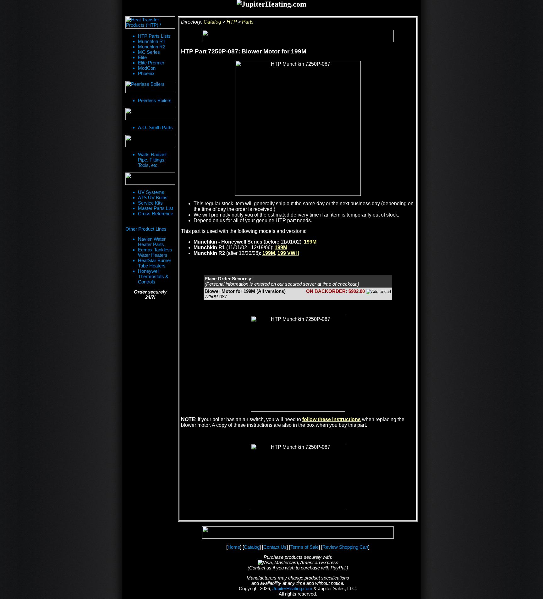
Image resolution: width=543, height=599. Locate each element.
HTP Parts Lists (154, 36)
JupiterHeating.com (292, 588)
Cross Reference (155, 213)
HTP (232, 22)
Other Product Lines (146, 229)
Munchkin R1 (151, 41)
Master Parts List (155, 208)
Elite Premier (151, 62)
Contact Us (275, 547)
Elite (142, 57)
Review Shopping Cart (345, 547)
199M (310, 242)
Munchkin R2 (151, 46)
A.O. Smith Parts (155, 127)
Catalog (212, 22)
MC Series (149, 52)
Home (234, 547)
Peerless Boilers (155, 100)
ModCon (147, 68)
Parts (248, 22)
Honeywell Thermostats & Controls (153, 276)
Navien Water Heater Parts (152, 241)
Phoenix (146, 73)
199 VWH (288, 253)
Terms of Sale (304, 547)
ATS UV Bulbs (152, 197)
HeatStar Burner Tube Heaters (154, 263)
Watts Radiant (152, 154)
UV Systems (151, 192)
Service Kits (150, 203)
